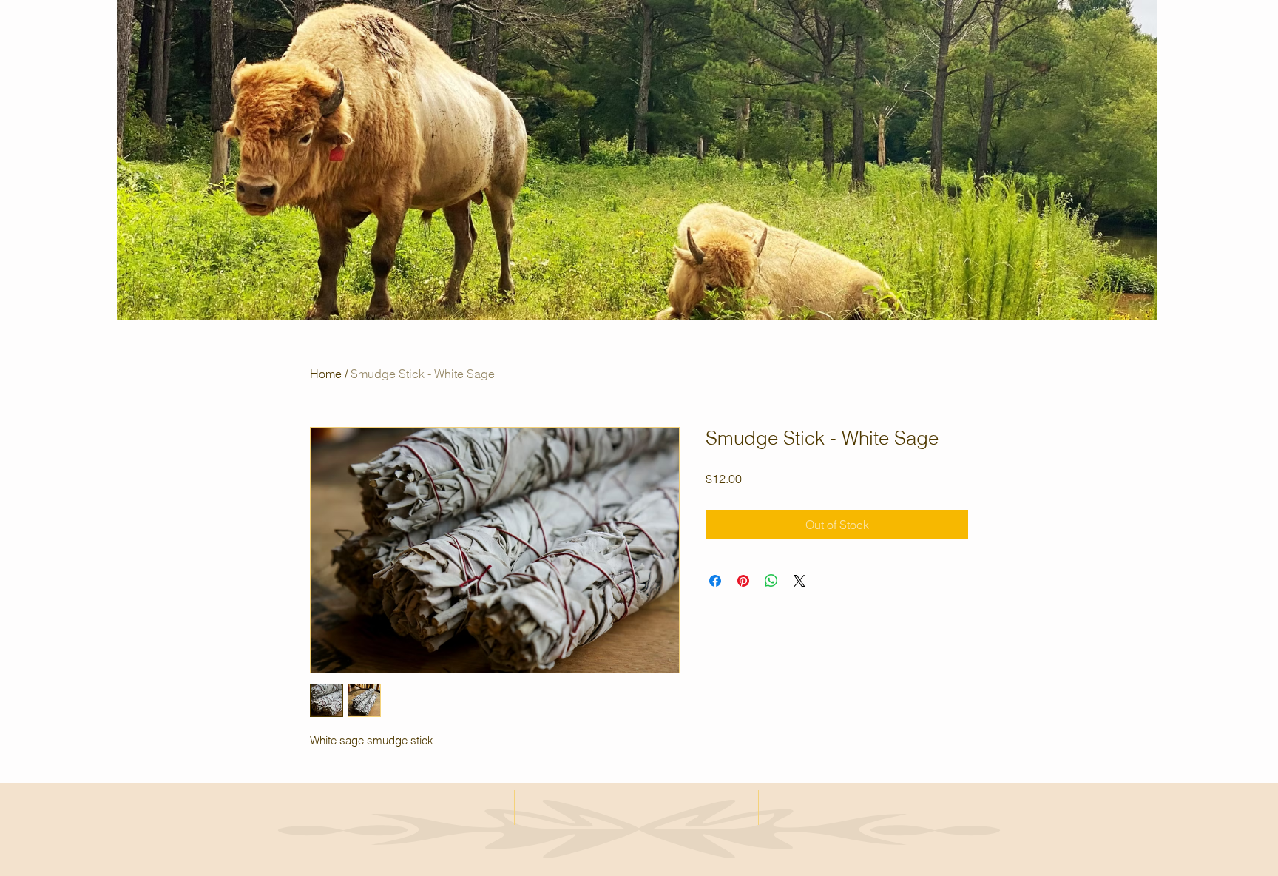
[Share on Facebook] (715, 581)
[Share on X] (799, 581)
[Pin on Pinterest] (743, 581)
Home (326, 373)
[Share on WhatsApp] (771, 581)
